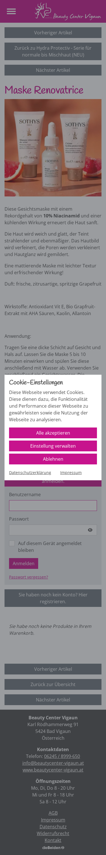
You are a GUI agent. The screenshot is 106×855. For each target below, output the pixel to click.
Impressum (71, 472)
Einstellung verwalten (53, 446)
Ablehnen (53, 459)
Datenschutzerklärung (30, 472)
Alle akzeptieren (53, 433)
